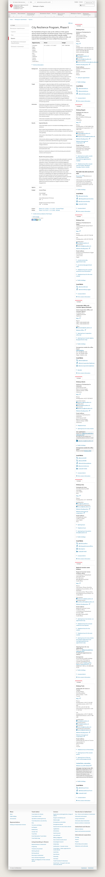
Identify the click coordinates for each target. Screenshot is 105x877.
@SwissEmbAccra (83, 88)
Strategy (77, 837)
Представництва (21, 13)
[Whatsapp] (38, 219)
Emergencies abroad (58, 824)
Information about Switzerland (82, 820)
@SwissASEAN (82, 460)
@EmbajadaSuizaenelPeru (86, 546)
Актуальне (13, 13)
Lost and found (56, 835)
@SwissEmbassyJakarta (85, 463)
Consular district (81, 98)
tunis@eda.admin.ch (83, 721)
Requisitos (79, 176)
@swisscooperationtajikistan (86, 365)
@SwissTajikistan (83, 360)
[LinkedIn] (35, 219)
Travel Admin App (36, 838)
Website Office (80, 330)
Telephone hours (81, 425)
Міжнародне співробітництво (87, 14)
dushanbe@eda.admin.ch (85, 327)
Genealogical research (58, 841)
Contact (78, 25)
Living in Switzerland (79, 818)
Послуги (54, 13)
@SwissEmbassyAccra (84, 94)
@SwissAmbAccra (83, 91)
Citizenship (55, 856)
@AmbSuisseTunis (84, 788)
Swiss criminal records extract (60, 839)
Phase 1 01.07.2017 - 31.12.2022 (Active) (49, 210)
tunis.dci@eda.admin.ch (84, 730)
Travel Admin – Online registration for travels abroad (62, 849)
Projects (77, 841)
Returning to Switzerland (37, 855)
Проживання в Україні (45, 13)
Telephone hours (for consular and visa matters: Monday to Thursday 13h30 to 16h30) (84, 165)
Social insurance (56, 833)
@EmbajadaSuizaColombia (86, 198)
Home (11, 19)
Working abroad (35, 851)
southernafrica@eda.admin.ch (86, 601)
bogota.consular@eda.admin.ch (86, 136)
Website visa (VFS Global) (83, 765)
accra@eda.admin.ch (83, 56)
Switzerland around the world (43, 2)
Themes (77, 839)
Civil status (55, 858)
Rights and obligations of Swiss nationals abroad (41, 860)
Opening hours (81, 524)
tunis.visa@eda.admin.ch (84, 727)
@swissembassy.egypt (85, 289)
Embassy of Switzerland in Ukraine (18, 824)
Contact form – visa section (83, 763)
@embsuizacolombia (84, 201)
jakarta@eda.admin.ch (84, 405)
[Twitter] (34, 219)
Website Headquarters (82, 64)
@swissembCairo (83, 286)
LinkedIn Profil (82, 551)
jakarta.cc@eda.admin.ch (84, 402)
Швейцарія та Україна (76, 13)
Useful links (56, 852)
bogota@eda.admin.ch (84, 133)
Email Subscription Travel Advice (39, 836)
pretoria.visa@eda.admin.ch (85, 598)
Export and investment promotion (83, 831)
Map (77, 43)
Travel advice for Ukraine (37, 814)
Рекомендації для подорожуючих (31, 14)
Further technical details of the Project (42, 213)
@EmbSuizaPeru (83, 543)
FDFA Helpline (80, 350)
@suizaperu (82, 548)
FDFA (31, 2)
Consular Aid (34, 831)
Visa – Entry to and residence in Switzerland (85, 814)
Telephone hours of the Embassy (85, 749)
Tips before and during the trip (39, 818)
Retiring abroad (35, 853)
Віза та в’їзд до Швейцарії (61, 14)
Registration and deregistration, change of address (63, 815)
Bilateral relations (79, 829)
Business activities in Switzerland (82, 823)
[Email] (40, 219)
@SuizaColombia (83, 196)
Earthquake (34, 827)
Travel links (34, 833)
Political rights (56, 820)
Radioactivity (35, 829)
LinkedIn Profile (83, 204)
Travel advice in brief (36, 816)
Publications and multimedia (81, 846)
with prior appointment (83, 77)
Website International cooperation (82, 142)
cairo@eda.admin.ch (83, 243)
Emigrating (34, 846)
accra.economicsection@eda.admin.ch (88, 62)
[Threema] (37, 219)
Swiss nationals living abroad (38, 857)
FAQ (33, 823)
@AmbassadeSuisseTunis (85, 790)
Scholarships (56, 844)
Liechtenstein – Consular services (60, 846)
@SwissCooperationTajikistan (87, 363)
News (11, 814)
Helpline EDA (87, 450)
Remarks (79, 370)
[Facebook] (32, 219)
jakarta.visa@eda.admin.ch (85, 408)
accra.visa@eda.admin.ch (84, 59)
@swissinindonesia (84, 466)
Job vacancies (13, 818)
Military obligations (57, 837)
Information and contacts (81, 816)
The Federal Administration (19, 2)
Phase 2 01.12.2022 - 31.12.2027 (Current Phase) (51, 208)
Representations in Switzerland (39, 844)
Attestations (56, 831)
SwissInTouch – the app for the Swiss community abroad (61, 863)
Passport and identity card (59, 817)
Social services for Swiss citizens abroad (62, 826)
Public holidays (81, 82)
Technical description (38, 65)
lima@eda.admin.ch (83, 503)
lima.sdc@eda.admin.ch (84, 506)
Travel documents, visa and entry (39, 820)
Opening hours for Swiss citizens (85, 428)
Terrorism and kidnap (37, 825)
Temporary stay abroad (37, 848)
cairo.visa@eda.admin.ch (84, 246)
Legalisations (56, 828)
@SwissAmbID (82, 458)
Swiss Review (56, 854)
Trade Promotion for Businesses (60, 860)
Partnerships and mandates (81, 843)
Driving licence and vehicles (59, 822)
